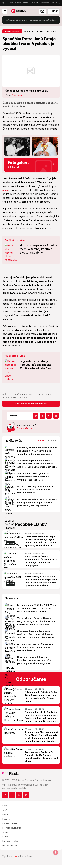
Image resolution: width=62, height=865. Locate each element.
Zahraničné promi (12, 31)
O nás (5, 810)
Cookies (6, 832)
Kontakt (5, 814)
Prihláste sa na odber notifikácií (31, 403)
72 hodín (52, 440)
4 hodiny (39, 440)
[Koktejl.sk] (18, 11)
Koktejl (5, 805)
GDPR (5, 836)
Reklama (6, 819)
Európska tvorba (10, 841)
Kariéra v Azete (9, 823)
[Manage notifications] (55, 852)
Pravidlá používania (11, 828)
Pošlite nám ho (25, 428)
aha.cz (6, 190)
